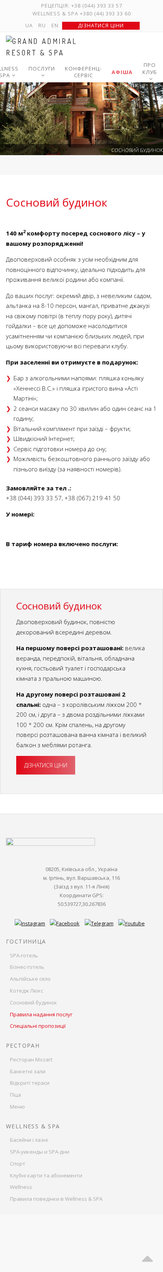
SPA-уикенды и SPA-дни (39, 1151)
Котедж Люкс (26, 990)
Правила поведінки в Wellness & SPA (56, 1198)
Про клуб (149, 68)
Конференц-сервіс (83, 72)
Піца (15, 1094)
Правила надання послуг (41, 1014)
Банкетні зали (27, 1071)
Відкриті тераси (29, 1082)
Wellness (21, 1186)
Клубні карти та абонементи (46, 1175)
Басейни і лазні (29, 1139)
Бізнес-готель (27, 966)
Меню (17, 1106)
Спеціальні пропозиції (38, 1025)
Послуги (41, 68)
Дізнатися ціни (101, 25)
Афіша (122, 72)
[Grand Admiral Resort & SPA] (50, 47)
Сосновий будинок (33, 1002)
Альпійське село (30, 978)
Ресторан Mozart (31, 1059)
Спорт (17, 1163)
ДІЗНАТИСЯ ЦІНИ (45, 765)
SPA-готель (24, 955)
